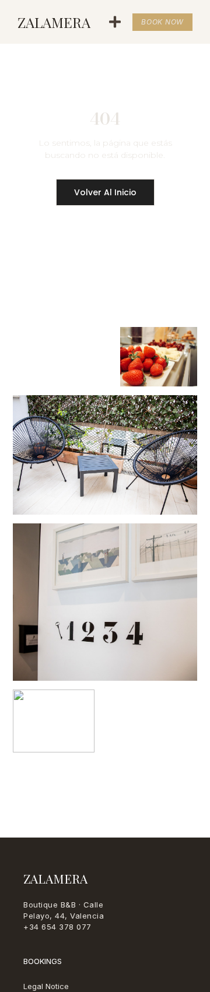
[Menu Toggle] (115, 22)
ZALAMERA (54, 22)
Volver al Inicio (105, 192)
